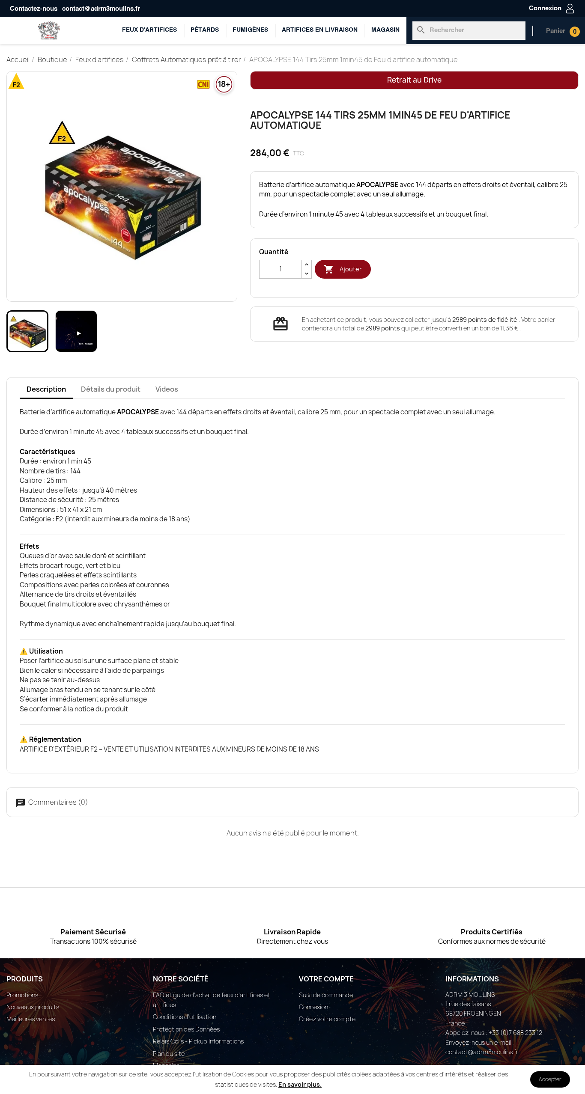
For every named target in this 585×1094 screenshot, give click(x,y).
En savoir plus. (300, 1084)
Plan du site (169, 1053)
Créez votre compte (327, 1019)
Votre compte (326, 979)
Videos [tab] (166, 389)
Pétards (205, 30)
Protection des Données (186, 1029)
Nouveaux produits (32, 1007)
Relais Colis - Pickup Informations (198, 1041)
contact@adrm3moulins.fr (101, 9)
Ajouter (343, 269)
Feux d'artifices (149, 30)
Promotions (22, 995)
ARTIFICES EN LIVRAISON (320, 30)
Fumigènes (250, 30)
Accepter (550, 1079)
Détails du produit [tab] (110, 389)
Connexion (313, 1007)
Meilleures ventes (30, 1019)
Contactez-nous (33, 9)
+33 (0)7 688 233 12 (515, 1033)
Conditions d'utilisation (184, 1017)
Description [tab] (46, 389)
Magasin (385, 30)
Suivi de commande (326, 995)
